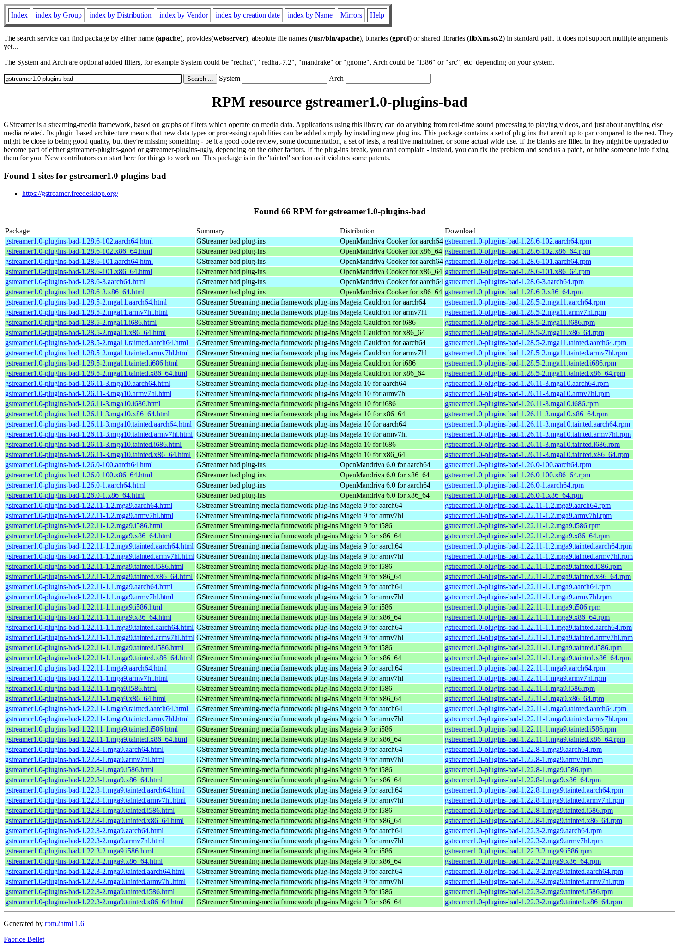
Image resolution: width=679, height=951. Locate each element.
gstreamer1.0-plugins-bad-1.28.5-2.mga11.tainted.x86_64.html (96, 373)
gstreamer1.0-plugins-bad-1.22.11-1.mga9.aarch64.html (86, 668)
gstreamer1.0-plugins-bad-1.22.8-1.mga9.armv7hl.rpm (524, 759)
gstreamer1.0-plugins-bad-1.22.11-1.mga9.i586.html (81, 688)
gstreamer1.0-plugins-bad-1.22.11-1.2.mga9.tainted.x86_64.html (99, 576)
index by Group (59, 15)
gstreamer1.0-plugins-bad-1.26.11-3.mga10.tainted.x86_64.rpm (537, 454)
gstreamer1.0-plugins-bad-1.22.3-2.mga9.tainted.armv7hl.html (95, 881)
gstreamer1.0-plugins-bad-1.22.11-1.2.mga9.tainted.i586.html (94, 566)
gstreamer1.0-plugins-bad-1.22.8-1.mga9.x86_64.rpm (523, 780)
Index (19, 15)
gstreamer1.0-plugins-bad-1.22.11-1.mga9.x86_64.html (85, 698)
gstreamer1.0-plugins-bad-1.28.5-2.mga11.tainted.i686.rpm (530, 363)
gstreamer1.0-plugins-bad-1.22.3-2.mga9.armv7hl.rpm (524, 841)
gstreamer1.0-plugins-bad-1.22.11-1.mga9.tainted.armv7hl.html (97, 719)
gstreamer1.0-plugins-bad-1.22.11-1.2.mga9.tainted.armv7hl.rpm (539, 556)
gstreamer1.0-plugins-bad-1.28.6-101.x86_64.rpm (517, 271)
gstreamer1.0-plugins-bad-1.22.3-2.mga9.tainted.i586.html (90, 892)
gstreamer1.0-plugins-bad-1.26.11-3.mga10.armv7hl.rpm (527, 393)
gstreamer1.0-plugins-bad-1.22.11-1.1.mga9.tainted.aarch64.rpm (538, 627)
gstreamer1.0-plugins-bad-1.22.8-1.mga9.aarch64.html (84, 749)
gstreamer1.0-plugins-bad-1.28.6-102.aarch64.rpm (518, 241)
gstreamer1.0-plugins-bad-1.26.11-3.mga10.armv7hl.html (88, 393)
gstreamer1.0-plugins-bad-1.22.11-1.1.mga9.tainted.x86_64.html (99, 658)
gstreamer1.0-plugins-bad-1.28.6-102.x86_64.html (78, 251)
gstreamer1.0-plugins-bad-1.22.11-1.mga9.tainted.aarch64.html (96, 709)
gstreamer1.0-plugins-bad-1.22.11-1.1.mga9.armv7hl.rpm (528, 597)
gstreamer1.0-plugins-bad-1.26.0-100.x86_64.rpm (517, 475)
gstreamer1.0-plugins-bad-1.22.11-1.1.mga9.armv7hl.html (89, 597)
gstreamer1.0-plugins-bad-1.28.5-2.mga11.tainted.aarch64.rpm (535, 343)
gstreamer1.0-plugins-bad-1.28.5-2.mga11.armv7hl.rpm (525, 312)
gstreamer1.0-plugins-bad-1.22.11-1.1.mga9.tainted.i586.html (94, 648)
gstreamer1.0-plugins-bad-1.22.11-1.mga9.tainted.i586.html (91, 729)
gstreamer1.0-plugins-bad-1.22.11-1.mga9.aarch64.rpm (525, 668)
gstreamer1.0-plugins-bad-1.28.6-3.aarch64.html (75, 282)
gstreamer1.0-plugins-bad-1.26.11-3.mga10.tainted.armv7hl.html (99, 434)
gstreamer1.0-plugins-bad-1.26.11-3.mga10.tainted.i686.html (93, 444)
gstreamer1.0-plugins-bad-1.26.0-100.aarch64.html (79, 465)
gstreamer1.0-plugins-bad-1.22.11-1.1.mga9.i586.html (83, 607)
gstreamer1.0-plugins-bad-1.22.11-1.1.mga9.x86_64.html (88, 617)
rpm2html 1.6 (64, 923)
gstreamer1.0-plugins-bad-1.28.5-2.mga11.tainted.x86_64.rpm (535, 373)
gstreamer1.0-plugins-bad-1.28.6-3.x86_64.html (75, 292)
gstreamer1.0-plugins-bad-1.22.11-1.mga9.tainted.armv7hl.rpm (536, 719)
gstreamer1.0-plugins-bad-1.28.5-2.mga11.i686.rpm (520, 322)
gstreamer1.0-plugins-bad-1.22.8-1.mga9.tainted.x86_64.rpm (533, 820)
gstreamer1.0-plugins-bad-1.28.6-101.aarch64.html (79, 261)
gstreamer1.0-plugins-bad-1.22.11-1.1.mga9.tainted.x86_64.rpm (538, 658)
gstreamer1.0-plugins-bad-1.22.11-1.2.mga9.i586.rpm (522, 526)
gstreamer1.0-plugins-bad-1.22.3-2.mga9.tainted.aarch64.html (95, 871)
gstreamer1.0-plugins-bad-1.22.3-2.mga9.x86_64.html (84, 861)
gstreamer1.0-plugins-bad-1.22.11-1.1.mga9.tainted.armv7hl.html (99, 637)
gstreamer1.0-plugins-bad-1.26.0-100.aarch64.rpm (518, 465)
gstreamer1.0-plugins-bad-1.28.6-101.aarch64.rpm (518, 261)
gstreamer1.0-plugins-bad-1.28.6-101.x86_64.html (78, 271)
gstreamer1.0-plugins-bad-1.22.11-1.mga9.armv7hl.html (86, 678)
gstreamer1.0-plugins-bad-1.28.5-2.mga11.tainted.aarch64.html (96, 343)
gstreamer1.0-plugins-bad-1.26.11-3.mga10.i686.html (82, 404)
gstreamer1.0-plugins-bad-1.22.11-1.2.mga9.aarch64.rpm (528, 505)
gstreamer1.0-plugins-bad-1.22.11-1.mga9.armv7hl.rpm (525, 678)
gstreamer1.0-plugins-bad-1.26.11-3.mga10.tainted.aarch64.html (98, 424)
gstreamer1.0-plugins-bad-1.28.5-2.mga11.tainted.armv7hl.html (97, 353)
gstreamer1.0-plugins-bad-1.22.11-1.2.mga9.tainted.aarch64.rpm (538, 546)
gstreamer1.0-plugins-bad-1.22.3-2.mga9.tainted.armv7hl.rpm (534, 881)
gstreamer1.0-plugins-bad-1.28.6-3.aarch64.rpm (514, 282)
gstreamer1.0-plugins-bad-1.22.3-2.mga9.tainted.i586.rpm (529, 892)
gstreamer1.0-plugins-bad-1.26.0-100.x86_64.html (78, 475)
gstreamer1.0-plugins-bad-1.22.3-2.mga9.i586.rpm (518, 851)
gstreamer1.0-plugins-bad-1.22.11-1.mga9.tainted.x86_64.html (96, 739)
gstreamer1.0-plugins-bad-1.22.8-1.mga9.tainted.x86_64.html (94, 820)
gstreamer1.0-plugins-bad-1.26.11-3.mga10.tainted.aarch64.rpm (537, 424)
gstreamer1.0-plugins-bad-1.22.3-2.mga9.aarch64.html (84, 831)
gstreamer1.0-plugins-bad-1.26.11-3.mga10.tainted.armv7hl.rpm (538, 434)
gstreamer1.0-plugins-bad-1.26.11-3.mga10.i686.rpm (522, 404)
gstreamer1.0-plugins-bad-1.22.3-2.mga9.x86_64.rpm (523, 861)
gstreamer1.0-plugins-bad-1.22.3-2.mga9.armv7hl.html (84, 841)
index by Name (310, 15)
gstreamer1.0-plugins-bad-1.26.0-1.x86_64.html (75, 495)
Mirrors (351, 15)
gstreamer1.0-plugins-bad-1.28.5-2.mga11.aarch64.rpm (525, 302)
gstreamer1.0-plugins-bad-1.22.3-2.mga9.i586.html (79, 851)
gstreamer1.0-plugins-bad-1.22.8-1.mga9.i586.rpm (518, 770)
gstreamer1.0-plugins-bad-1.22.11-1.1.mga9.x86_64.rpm (527, 617)
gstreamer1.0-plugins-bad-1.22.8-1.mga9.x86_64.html (84, 780)
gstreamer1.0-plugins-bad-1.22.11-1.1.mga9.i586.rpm (522, 607)
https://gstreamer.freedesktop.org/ (70, 193)
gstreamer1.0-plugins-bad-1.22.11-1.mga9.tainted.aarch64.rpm (535, 709)
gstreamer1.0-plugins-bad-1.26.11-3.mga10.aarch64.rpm (527, 383)
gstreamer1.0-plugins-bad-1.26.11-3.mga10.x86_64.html (87, 414)
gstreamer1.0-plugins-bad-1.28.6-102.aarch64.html (79, 241)
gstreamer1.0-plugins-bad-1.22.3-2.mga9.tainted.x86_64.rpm (533, 902)
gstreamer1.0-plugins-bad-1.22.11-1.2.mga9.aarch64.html (88, 505)
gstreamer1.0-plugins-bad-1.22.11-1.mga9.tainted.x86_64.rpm (535, 739)
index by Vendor (183, 15)
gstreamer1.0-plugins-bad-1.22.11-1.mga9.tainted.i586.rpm (530, 729)
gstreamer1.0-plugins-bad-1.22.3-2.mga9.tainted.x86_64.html (94, 902)
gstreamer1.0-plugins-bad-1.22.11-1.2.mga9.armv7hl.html (89, 515)
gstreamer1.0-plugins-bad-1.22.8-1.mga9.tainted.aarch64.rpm (534, 790)
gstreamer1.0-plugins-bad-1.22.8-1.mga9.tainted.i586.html (90, 810)
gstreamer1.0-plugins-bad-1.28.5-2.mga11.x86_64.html (85, 332)
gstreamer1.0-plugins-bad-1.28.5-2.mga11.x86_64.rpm (524, 332)
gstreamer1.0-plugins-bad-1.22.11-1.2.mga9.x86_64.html (88, 536)
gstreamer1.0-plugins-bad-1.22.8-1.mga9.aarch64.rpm (523, 749)
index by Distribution (121, 15)
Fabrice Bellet (24, 939)
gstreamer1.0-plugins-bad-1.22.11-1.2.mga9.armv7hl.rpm (528, 515)
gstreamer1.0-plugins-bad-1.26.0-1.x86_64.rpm (514, 495)
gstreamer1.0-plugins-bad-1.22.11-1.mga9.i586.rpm (520, 688)
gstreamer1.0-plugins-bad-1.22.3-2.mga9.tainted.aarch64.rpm (534, 871)
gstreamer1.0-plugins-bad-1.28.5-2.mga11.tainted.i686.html (91, 363)
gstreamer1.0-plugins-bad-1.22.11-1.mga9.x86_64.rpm (524, 698)
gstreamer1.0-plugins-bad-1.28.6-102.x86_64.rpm (517, 251)
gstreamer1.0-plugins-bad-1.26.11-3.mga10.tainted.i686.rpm (532, 444)
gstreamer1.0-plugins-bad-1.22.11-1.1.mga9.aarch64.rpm (528, 587)
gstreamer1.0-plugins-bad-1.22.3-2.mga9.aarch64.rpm (523, 831)
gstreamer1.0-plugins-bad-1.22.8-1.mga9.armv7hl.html (84, 759)
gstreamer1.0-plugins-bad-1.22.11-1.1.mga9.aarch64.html (88, 587)
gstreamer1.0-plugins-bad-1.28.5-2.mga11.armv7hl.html (86, 312)
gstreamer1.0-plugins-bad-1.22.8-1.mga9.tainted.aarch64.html (95, 790)
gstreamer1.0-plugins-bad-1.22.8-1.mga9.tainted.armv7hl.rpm (534, 800)
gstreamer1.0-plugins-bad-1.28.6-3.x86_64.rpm (514, 292)
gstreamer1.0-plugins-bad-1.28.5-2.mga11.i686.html (81, 322)
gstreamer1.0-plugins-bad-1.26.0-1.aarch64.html (75, 485)
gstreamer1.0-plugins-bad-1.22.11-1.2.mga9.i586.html (83, 526)
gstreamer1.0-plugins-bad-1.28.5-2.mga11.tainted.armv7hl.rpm (536, 353)
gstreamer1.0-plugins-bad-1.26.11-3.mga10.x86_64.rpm (526, 414)
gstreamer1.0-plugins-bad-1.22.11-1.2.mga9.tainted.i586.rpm (533, 566)
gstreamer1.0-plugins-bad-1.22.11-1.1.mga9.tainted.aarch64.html (99, 627)
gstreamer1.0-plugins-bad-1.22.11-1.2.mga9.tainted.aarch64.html (99, 546)
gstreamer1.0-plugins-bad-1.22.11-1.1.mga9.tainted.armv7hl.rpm (539, 637)
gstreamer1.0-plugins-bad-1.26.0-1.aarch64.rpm (514, 485)
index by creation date (248, 15)
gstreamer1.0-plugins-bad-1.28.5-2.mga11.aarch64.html (86, 302)
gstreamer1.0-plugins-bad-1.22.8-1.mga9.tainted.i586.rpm (529, 810)
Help (377, 15)
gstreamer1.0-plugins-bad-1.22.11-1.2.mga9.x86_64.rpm (527, 536)
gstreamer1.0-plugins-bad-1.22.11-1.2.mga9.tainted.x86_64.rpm (538, 576)
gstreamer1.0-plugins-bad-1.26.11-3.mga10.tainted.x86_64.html (98, 454)
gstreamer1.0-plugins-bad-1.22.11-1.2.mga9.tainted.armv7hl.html (99, 556)
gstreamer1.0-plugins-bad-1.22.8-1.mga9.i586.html (79, 770)
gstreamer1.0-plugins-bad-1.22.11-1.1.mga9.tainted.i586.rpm (533, 648)
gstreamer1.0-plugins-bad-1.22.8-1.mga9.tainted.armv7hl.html (95, 800)
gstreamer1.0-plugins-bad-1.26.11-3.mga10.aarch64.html (87, 383)
